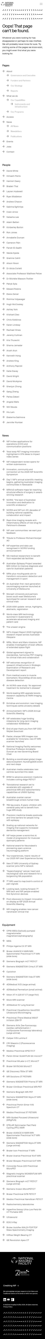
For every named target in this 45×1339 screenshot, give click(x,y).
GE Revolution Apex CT (17, 1240)
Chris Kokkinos (13, 319)
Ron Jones (11, 232)
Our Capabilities (18, 100)
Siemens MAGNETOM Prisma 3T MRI (24, 1081)
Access (10, 117)
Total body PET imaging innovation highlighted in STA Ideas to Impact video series (23, 454)
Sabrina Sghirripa (14, 206)
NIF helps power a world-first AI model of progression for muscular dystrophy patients (23, 838)
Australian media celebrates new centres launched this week (22, 770)
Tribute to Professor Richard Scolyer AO (23, 539)
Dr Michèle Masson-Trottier (19, 278)
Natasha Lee (12, 217)
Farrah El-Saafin (14, 248)
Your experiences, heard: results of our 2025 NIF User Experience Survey (24, 857)
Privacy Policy (7, 1307)
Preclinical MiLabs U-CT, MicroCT (22, 1061)
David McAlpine (14, 381)
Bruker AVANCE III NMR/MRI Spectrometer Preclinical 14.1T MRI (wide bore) (23, 1135)
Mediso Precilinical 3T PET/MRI (21, 1112)
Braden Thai (12, 186)
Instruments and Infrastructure (22, 105)
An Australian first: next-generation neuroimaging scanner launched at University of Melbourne (23, 586)
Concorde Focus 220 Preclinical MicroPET (22, 1167)
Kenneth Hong (13, 355)
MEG (8, 941)
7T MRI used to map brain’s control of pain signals (24, 882)
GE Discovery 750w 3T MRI (19, 1071)
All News (15, 126)
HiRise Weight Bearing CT (19, 1235)
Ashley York (12, 309)
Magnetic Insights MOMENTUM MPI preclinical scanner (24, 1175)
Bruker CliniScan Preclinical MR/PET (24, 1086)
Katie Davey (12, 371)
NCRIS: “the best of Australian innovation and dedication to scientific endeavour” (21, 502)
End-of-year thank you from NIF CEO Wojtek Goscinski (23, 730)
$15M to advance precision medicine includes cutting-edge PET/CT (24, 778)
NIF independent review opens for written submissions (22, 463)
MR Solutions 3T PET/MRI (18, 1076)
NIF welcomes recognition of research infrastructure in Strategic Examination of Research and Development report (23, 666)
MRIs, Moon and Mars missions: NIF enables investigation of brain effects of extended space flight (24, 645)
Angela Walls (12, 402)
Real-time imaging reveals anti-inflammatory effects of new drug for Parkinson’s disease (23, 523)
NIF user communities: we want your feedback (23, 531)
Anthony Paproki (14, 366)
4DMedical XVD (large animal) (20, 984)
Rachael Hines (13, 330)
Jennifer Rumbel (14, 422)
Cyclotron (11, 971)
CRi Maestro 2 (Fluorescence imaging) (20, 1044)
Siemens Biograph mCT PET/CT (21, 961)
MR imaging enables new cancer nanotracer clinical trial (22, 910)
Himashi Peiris (13, 176)
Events (9, 141)
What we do (12, 96)
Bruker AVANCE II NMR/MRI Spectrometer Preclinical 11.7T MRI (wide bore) (23, 954)
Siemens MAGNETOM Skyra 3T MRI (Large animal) (23, 1144)
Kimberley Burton (14, 227)
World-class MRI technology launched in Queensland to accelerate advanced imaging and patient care (22, 618)
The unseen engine (15, 627)
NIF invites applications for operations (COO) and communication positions (19, 444)
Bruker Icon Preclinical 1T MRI (20, 1150)
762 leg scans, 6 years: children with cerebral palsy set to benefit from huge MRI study (24, 807)
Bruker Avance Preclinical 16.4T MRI (23, 1155)
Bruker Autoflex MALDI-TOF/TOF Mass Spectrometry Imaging (21, 1228)
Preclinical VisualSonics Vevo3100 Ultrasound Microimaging (23, 1011)
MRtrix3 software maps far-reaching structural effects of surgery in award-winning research (24, 492)
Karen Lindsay (13, 325)
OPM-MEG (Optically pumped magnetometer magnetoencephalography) (20, 933)
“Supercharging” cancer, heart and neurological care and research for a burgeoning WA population (24, 874)
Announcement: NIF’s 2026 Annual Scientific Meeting (23, 712)
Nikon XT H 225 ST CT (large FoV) (22, 994)
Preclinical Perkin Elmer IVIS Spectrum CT (20, 1106)
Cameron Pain (13, 242)
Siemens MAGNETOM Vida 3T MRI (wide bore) (23, 978)
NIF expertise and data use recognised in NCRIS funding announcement (20, 548)
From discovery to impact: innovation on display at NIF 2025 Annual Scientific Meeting (24, 901)
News (9, 122)
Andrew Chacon (14, 201)
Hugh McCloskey (14, 304)
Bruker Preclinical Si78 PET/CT (21, 1194)
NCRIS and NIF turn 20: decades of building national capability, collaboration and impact (23, 512)
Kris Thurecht (12, 340)
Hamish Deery (13, 181)
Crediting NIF (9, 1285)
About (9, 71)
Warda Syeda (12, 253)
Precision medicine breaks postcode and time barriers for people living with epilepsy (24, 818)
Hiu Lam (10, 412)
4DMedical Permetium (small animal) (24, 989)
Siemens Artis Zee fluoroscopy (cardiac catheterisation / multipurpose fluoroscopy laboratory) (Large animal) (24, 1029)
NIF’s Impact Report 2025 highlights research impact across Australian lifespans (24, 635)
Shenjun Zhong (13, 386)
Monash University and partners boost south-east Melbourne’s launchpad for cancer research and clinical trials (23, 598)
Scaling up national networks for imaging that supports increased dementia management (22, 828)
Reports (14, 91)
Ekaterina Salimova (15, 417)
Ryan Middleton (14, 196)
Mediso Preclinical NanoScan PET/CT (24, 1199)
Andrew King (12, 360)
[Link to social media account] (4, 1299)
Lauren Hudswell (14, 191)
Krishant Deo (12, 314)
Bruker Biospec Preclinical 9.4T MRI (23, 1161)
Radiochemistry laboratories (20, 1204)
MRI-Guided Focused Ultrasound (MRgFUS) (22, 1118)
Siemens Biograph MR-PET (19, 1092)
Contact (10, 151)
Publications (16, 136)
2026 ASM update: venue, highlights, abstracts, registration (24, 608)
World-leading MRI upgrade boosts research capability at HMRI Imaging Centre (24, 696)
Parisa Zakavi (12, 396)
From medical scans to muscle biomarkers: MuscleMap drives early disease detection (24, 678)
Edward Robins (13, 289)
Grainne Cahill (13, 258)
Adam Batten (12, 222)
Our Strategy (16, 85)
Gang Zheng (12, 391)
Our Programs (17, 112)
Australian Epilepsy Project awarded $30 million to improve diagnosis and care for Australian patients (24, 566)
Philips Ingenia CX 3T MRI (19, 946)
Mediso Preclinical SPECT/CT (20, 1051)
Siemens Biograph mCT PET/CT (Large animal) (21, 1182)
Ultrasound (11, 1217)
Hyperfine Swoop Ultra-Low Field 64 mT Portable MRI (23, 1210)
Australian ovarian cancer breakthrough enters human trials (22, 798)
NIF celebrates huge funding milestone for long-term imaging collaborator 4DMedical (22, 721)
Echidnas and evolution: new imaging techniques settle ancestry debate (24, 704)
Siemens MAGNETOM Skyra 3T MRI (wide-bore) (23, 1098)
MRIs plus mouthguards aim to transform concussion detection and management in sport (24, 576)
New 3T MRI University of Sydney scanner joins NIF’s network (22, 864)
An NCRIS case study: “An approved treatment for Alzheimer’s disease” (23, 686)
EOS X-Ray (11, 1222)
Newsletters (16, 131)
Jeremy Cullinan (14, 335)
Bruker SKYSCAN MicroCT (19, 1066)
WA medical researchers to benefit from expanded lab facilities (23, 557)
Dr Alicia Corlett (14, 268)
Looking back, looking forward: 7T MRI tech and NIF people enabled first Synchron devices (22, 891)
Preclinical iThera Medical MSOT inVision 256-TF (22, 1019)
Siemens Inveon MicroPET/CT (20, 1189)
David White (12, 171)
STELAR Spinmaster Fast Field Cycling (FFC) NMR (21, 1126)
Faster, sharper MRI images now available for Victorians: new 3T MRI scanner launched (23, 739)
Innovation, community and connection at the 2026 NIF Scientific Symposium (24, 472)
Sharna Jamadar (14, 345)
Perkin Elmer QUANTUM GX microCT (24, 1056)
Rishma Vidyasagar (15, 299)
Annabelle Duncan (15, 237)
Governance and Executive (23, 75)
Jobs (8, 146)
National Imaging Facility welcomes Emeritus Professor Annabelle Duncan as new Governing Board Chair (23, 750)
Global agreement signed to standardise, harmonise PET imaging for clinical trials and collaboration (24, 655)
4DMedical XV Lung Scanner (20, 1005)
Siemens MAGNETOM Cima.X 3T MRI (24, 966)
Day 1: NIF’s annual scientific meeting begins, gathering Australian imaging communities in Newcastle (24, 482)
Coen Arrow (12, 212)
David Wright (12, 376)
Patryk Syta (11, 283)
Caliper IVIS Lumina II (16, 1038)
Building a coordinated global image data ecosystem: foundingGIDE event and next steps (24, 762)
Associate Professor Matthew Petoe (24, 273)
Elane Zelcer (12, 294)
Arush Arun (11, 350)
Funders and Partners (20, 80)
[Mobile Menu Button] (41, 4)
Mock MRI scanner (15, 1000)
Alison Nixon (12, 263)
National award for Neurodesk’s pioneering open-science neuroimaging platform (21, 848)
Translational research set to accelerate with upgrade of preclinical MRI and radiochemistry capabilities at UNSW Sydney (23, 788)
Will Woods (11, 407)
